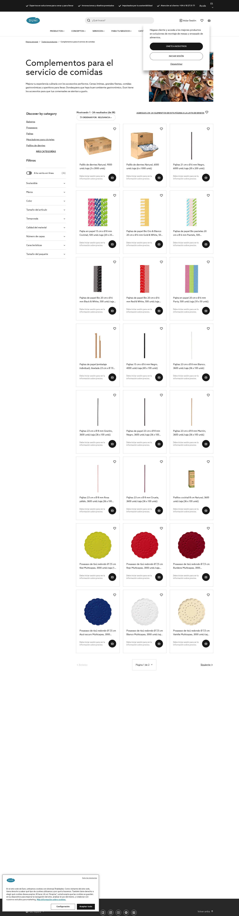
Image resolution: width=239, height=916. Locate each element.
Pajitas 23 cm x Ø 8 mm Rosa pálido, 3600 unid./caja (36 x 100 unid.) (96, 499)
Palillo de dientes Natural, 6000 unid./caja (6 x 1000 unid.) (142, 166)
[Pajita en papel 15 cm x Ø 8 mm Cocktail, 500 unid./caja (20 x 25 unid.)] (98, 212)
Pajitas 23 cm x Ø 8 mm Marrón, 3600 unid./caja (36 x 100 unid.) (189, 433)
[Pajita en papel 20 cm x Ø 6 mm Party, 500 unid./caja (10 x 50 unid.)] (191, 279)
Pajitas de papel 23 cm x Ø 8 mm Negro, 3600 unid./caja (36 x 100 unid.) (143, 433)
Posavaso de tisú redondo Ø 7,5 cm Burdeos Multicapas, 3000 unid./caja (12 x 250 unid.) (191, 566)
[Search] (88, 20)
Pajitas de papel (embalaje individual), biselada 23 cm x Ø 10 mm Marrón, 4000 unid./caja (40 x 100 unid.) (97, 366)
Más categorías (46, 151)
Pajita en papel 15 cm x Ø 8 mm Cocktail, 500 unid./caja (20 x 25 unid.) (96, 233)
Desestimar (176, 64)
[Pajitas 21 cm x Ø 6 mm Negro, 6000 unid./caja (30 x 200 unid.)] (191, 146)
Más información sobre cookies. (51, 900)
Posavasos (31, 128)
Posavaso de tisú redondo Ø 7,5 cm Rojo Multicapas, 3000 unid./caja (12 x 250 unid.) (144, 566)
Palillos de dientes (35, 145)
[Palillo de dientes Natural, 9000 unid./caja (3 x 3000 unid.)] (98, 146)
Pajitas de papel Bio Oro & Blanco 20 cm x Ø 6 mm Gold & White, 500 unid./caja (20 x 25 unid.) (144, 233)
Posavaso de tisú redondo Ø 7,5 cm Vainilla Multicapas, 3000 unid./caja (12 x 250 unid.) (191, 632)
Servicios (98, 31)
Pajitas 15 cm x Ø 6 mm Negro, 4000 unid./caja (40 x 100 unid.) (142, 366)
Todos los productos (49, 42)
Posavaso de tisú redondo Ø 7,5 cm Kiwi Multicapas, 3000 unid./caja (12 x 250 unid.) (98, 566)
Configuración (63, 907)
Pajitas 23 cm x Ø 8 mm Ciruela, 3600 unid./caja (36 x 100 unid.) (142, 499)
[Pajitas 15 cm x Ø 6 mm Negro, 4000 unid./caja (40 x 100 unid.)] (144, 345)
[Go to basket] (209, 20)
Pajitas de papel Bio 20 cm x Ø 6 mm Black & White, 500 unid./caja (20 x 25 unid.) (97, 300)
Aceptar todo (86, 907)
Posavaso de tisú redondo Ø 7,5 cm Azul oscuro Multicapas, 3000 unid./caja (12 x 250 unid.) (98, 632)
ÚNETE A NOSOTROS (176, 46)
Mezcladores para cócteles (40, 139)
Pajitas (29, 133)
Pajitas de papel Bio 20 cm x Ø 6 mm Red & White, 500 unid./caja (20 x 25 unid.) (142, 300)
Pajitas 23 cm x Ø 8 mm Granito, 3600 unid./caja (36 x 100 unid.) (96, 433)
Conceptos (77, 31)
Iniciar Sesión (176, 56)
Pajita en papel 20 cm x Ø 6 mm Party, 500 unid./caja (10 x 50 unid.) (190, 300)
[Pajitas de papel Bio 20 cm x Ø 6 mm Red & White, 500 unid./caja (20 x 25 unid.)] (144, 279)
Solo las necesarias (89, 878)
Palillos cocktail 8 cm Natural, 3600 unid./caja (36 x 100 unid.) (191, 499)
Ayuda (202, 6)
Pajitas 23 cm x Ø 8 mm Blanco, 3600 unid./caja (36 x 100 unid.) (189, 366)
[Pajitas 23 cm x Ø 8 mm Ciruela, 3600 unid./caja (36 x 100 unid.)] (144, 478)
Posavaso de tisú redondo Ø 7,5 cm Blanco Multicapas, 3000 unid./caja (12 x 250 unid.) (144, 632)
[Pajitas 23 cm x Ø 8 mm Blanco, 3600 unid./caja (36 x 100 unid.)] (191, 345)
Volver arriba (204, 911)
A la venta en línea (50, 173)
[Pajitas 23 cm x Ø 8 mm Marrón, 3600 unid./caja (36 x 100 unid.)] (191, 412)
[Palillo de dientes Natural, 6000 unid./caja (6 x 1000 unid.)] (144, 146)
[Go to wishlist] (202, 20)
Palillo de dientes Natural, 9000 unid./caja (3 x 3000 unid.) (96, 166)
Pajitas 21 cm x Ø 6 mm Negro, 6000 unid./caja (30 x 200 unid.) (189, 166)
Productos (56, 31)
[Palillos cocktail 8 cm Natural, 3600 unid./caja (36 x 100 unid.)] (191, 478)
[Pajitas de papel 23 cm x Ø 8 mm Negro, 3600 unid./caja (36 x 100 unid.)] (144, 412)
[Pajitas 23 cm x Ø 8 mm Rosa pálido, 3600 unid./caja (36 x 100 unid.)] (98, 478)
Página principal (32, 42)
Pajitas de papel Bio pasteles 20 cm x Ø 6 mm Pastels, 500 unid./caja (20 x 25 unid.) (189, 233)
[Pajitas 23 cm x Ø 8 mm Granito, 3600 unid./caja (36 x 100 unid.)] (98, 412)
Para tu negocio (120, 31)
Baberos (30, 122)
